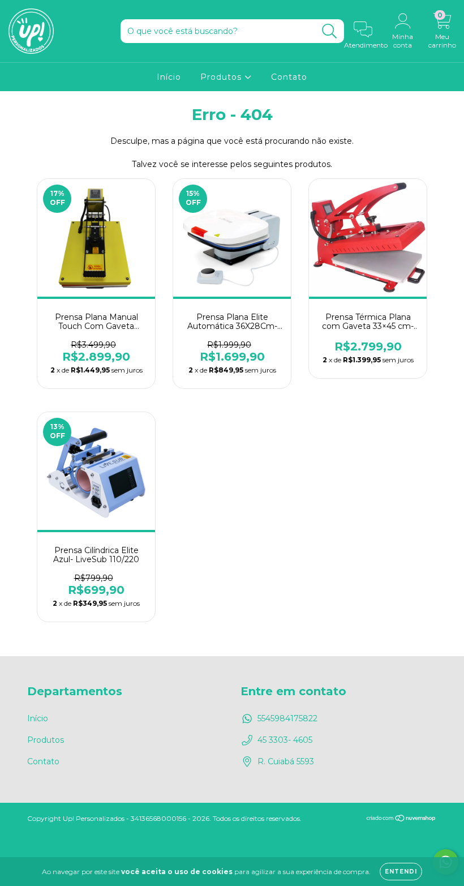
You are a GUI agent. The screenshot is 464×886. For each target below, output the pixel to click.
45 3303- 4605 (284, 740)
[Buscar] (329, 31)
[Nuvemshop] (401, 819)
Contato (289, 77)
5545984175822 (287, 718)
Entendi (401, 871)
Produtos (222, 77)
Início (169, 77)
